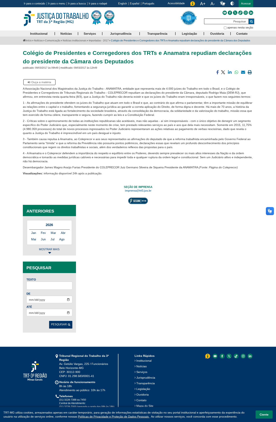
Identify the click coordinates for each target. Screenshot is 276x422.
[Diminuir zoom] (212, 3)
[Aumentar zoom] (202, 3)
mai (33, 239)
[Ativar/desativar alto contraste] (232, 3)
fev (43, 233)
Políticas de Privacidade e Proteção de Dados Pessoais (114, 416)
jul (52, 239)
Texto (31, 279)
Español (134, 3)
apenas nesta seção (240, 27)
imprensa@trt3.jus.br (138, 190)
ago (61, 239)
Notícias (38, 40)
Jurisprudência (145, 377)
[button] (246, 3)
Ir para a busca (77, 3)
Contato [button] (242, 33)
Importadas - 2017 (99, 40)
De (28, 293)
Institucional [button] (38, 33)
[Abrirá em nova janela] (224, 12)
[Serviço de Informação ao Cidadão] (192, 3)
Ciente (264, 414)
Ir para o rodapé (98, 3)
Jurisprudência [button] (120, 33)
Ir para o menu (56, 3)
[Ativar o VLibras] (222, 3)
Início (29, 40)
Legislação (143, 389)
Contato (141, 400)
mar (53, 233)
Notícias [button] (66, 33)
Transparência (145, 383)
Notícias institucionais (74, 40)
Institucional (144, 360)
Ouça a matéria (41, 82)
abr (63, 233)
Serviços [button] (90, 33)
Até (29, 306)
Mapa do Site (144, 405)
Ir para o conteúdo (34, 3)
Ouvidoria (142, 394)
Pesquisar (59, 324)
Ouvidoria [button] (217, 33)
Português (148, 3)
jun (43, 239)
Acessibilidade (176, 3)
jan (33, 233)
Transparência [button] (157, 33)
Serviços (141, 372)
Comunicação (52, 40)
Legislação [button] (189, 33)
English (122, 3)
